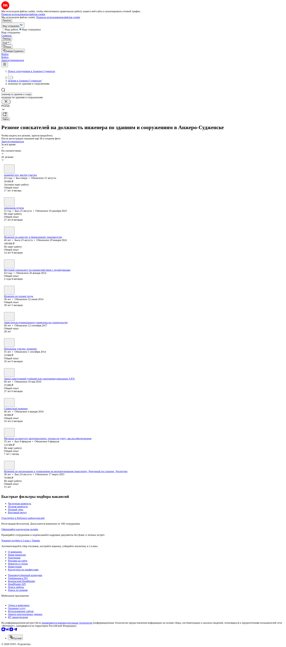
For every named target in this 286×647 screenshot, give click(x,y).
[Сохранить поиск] (4, 114)
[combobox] (16, 94)
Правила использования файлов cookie (58, 17)
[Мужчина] (9, 169)
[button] (5, 54)
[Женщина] (9, 231)
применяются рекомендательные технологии (67, 622)
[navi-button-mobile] (4, 64)
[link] (7, 47)
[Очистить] (6, 101)
